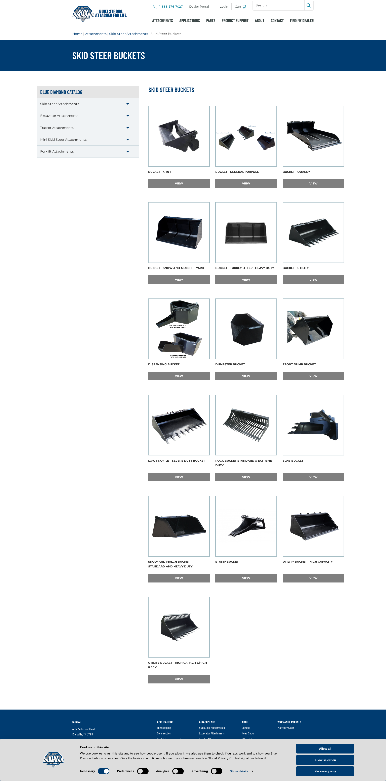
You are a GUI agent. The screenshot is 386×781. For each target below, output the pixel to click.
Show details (239, 771)
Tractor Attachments (57, 128)
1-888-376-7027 (171, 6)
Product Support (235, 20)
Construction (164, 733)
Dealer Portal (199, 6)
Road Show (248, 733)
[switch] (143, 771)
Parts (210, 20)
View (190, 183)
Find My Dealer (302, 20)
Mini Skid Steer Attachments (63, 140)
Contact (277, 20)
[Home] (100, 14)
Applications (189, 20)
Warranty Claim (285, 727)
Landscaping (164, 727)
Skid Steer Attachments (128, 34)
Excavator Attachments (59, 116)
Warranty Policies (289, 722)
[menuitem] (199, 6)
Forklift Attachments (57, 151)
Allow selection (325, 760)
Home (77, 34)
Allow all (325, 748)
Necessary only (325, 771)
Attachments (162, 20)
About (259, 20)
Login (224, 6)
